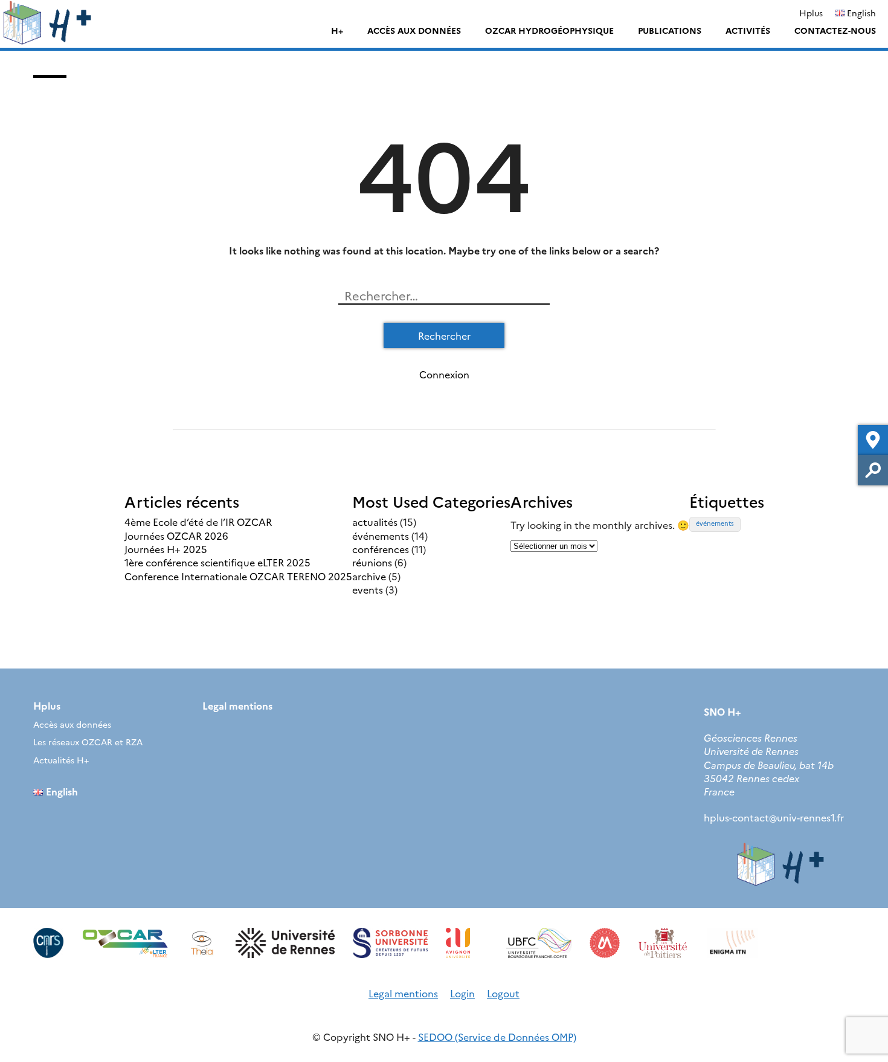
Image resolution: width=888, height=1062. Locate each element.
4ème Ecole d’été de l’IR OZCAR (198, 521)
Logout (503, 993)
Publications (669, 30)
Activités (748, 30)
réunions (372, 562)
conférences (380, 548)
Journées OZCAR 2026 (176, 535)
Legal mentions (237, 705)
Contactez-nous (835, 30)
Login (462, 993)
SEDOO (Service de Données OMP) (497, 1036)
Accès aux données (414, 30)
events (367, 589)
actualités (374, 521)
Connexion (444, 374)
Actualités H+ (61, 760)
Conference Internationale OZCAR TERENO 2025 (238, 576)
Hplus (811, 13)
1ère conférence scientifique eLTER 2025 (217, 562)
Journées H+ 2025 (165, 548)
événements (380, 535)
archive (369, 576)
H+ (337, 30)
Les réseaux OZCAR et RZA (88, 742)
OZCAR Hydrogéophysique (549, 30)
